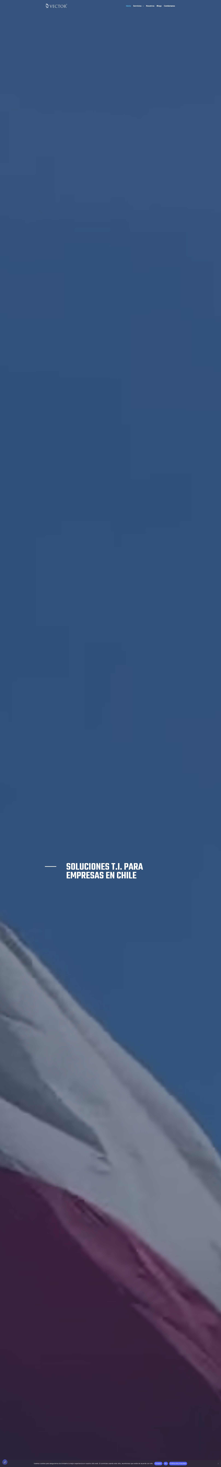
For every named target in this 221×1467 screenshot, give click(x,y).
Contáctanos (169, 6)
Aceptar (158, 1463)
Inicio (128, 6)
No (166, 1463)
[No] (218, 1463)
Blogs (159, 6)
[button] (142, 6)
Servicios (137, 6)
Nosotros (150, 6)
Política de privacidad (178, 1463)
